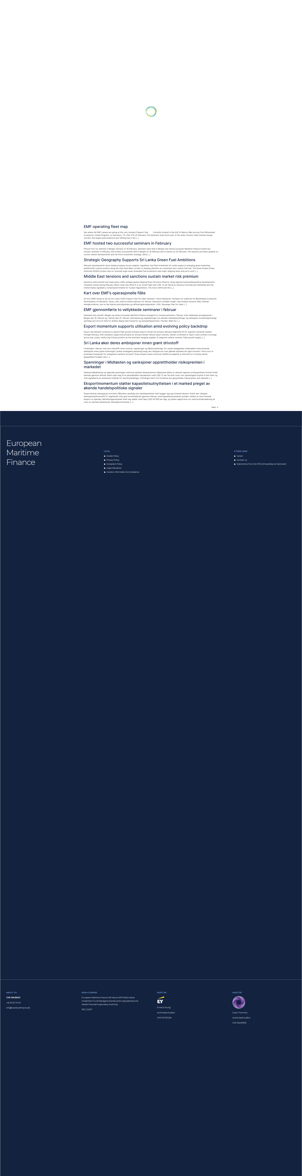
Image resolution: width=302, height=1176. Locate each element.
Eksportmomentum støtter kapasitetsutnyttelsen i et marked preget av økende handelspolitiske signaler (147, 385)
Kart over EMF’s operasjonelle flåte (115, 293)
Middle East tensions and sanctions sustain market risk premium (141, 276)
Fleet (110, 112)
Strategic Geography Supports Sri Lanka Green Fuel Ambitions (139, 260)
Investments (124, 112)
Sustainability (188, 112)
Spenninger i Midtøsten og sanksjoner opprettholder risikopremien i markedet (144, 364)
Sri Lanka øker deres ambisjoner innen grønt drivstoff (131, 343)
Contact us (204, 112)
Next (215, 407)
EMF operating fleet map (106, 226)
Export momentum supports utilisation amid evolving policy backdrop (146, 326)
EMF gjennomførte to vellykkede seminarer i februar (130, 309)
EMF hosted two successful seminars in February (127, 243)
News (174, 112)
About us (99, 112)
